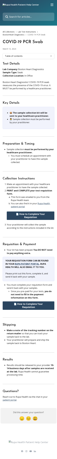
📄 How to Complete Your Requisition (30, 216)
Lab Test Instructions (27, 31)
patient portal (9, 400)
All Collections (9, 31)
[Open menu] (52, 4)
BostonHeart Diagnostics (13, 34)
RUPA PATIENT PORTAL (27, 263)
